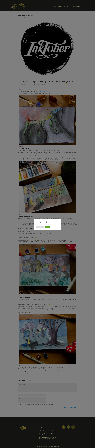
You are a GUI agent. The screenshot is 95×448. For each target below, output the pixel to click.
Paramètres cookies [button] (40, 226)
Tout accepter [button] (47, 226)
